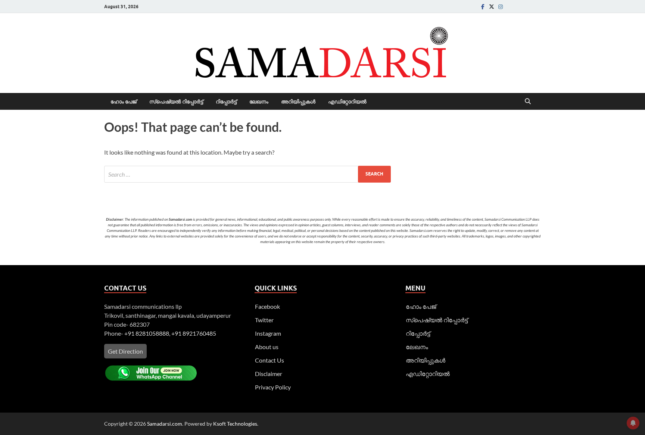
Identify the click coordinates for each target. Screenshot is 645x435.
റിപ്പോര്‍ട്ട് (226, 102)
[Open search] (527, 101)
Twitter (264, 319)
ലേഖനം (258, 102)
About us (266, 346)
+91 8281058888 (146, 333)
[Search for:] (247, 174)
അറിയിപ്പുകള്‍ (298, 102)
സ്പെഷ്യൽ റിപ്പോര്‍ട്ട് (176, 102)
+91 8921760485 (193, 333)
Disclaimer (268, 373)
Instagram (268, 333)
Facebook (267, 306)
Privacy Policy (273, 387)
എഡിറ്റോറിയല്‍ (347, 102)
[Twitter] (491, 6)
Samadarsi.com (164, 423)
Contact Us (269, 360)
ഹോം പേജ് (123, 102)
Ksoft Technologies (235, 423)
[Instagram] (500, 6)
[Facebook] (482, 6)
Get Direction (125, 351)
